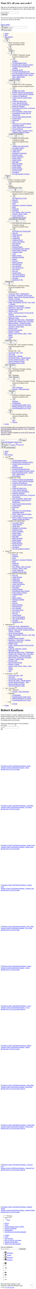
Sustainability (9, 1230)
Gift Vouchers (9, 1238)
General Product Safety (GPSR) (14, 1226)
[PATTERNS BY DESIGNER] (14, 229)
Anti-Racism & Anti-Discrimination (15, 1232)
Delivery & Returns (11, 1228)
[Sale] (14, 418)
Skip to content (5, 24)
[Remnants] (14, 399)
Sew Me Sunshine (9, 1287)
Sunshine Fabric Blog (11, 1242)
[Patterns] (10, 184)
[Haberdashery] (10, 289)
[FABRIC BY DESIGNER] (14, 144)
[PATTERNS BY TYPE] (14, 196)
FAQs (6, 1237)
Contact (7, 1235)
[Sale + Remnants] (10, 373)
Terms (6, 1225)
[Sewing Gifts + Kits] (10, 348)
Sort (2, 725)
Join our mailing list (7, 1247)
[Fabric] (10, 46)
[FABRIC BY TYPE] (14, 88)
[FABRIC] (14, 59)
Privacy (7, 1223)
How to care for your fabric (13, 1240)
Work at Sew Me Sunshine (13, 1244)
